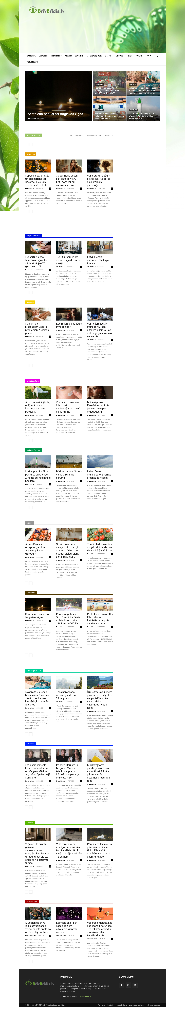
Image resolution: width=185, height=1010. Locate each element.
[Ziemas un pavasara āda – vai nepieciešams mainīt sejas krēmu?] (69, 392)
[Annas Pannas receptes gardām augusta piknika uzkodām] (38, 534)
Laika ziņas (43, 56)
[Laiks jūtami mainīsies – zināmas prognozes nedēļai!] (100, 461)
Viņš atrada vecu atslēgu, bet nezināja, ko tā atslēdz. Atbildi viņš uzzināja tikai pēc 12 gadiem (69, 850)
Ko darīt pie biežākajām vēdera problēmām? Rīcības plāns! (37, 328)
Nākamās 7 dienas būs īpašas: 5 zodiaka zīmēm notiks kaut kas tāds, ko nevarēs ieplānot (37, 698)
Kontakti (110, 1005)
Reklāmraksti (32, 62)
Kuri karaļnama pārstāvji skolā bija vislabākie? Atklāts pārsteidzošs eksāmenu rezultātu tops (98, 772)
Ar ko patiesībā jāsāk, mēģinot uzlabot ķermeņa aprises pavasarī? (37, 407)
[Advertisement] (92, 34)
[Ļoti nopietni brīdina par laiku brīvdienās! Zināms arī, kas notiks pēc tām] (143, 108)
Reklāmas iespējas (153, 1005)
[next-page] (30, 211)
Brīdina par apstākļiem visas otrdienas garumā (69, 474)
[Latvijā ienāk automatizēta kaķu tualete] (100, 247)
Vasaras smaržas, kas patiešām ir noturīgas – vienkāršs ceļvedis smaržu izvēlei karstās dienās (99, 929)
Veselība (68, 56)
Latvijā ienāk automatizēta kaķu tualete (98, 260)
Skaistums (119, 56)
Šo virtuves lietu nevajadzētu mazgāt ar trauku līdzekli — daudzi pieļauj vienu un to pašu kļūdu (67, 550)
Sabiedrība (31, 56)
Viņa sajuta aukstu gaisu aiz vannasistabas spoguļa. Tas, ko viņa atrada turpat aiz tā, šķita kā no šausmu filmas (37, 853)
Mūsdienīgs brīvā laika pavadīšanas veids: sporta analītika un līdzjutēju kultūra (38, 927)
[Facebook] (121, 985)
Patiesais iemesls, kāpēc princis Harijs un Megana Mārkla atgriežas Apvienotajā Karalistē (37, 771)
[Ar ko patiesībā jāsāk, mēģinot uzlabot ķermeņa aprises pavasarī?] (38, 392)
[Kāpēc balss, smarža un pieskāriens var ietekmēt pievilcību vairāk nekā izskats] (38, 166)
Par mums (101, 1005)
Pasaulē (139, 56)
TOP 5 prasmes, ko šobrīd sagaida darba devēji (68, 260)
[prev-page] (26, 144)
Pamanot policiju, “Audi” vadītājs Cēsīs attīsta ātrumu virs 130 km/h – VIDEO (68, 619)
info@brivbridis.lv (84, 996)
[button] (157, 56)
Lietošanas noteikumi (136, 1005)
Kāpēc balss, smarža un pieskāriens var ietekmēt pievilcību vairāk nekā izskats (37, 180)
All (71, 135)
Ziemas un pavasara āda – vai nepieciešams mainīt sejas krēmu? (68, 407)
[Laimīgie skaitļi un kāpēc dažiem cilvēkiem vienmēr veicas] (69, 913)
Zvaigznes (79, 56)
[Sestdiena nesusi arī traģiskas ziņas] (58, 96)
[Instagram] (128, 985)
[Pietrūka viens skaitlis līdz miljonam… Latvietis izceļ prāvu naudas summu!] (109, 108)
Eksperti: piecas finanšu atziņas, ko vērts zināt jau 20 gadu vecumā (36, 261)
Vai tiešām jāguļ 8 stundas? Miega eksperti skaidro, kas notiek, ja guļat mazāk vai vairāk (99, 330)
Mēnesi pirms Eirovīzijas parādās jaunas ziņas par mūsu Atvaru (98, 407)
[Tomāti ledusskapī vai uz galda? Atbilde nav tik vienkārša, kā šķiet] (100, 534)
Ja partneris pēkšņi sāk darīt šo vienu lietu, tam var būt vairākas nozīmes (67, 180)
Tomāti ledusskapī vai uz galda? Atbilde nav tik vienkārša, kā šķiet (100, 547)
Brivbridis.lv (29, 188)
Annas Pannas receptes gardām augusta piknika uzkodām (35, 549)
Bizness (129, 56)
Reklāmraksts (30, 935)
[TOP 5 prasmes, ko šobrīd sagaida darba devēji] (69, 247)
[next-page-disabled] (30, 144)
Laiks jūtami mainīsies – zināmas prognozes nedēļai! (99, 474)
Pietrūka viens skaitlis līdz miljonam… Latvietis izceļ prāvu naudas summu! (100, 619)
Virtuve (108, 56)
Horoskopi (55, 56)
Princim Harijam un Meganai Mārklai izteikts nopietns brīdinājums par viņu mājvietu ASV (68, 771)
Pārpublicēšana (121, 1005)
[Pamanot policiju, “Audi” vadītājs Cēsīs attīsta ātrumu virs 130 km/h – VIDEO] (109, 83)
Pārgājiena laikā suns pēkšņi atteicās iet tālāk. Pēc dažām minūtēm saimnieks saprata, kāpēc (99, 850)
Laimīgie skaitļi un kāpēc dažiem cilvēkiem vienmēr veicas (66, 927)
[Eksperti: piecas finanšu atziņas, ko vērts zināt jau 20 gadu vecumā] (38, 247)
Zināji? (148, 56)
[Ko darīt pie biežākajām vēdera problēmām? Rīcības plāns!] (38, 314)
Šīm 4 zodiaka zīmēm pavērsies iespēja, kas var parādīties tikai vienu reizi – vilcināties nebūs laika (99, 699)
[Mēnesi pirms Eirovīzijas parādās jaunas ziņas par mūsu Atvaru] (100, 392)
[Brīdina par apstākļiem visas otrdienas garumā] (69, 461)
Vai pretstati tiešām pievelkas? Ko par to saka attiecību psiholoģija (98, 180)
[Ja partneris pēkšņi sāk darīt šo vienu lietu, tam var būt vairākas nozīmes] (69, 166)
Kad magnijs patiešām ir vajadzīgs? (69, 325)
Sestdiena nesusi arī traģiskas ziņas (37, 616)
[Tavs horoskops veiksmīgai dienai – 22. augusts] (69, 682)
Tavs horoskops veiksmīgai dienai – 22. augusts (67, 695)
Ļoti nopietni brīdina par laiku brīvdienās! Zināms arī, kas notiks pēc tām (38, 476)
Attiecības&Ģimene (94, 56)
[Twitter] (135, 985)
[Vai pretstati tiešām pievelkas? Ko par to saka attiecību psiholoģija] (100, 166)
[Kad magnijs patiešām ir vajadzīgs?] (69, 314)
